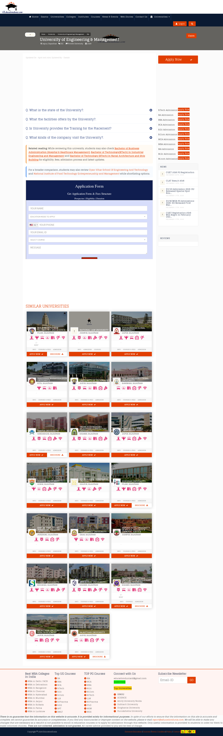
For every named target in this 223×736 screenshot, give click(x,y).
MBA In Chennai (36, 691)
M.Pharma (92, 702)
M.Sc (89, 688)
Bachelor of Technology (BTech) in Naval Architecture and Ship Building (87, 158)
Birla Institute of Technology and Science (51, 329)
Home (43, 34)
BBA (59, 682)
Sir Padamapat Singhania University (94, 480)
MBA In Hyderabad (37, 694)
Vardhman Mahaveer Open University (52, 379)
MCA (89, 682)
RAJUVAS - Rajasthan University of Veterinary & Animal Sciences (136, 580)
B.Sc (59, 692)
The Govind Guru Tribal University (135, 379)
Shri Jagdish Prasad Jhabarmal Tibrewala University (49, 530)
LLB (59, 698)
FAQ (88, 34)
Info (34, 349)
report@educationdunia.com (167, 720)
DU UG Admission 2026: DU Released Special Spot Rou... (180, 191)
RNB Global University (92, 582)
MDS (89, 712)
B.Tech (60, 688)
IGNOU (120, 694)
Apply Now (35, 354)
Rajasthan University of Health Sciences (51, 631)
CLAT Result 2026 (175, 181)
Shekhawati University (93, 532)
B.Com (60, 695)
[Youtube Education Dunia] (190, 731)
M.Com (90, 692)
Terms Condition (158, 731)
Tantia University (47, 431)
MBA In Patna (35, 708)
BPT (59, 708)
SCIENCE (122, 697)
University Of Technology (95, 380)
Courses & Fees (44, 349)
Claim (191, 36)
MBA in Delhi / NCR (38, 681)
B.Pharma (62, 702)
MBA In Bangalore (37, 688)
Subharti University (127, 704)
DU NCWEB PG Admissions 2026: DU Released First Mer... (180, 203)
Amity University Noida (129, 701)
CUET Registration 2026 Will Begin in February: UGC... (178, 215)
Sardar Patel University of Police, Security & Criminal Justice (136, 530)
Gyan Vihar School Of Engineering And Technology (118, 170)
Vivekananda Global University (133, 329)
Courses (97, 349)
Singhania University (128, 708)
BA (58, 678)
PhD (89, 705)
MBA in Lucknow (36, 711)
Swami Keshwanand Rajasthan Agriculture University (93, 429)
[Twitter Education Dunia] (186, 731)
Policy (169, 731)
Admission (57, 349)
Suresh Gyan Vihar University (132, 430)
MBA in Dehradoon (37, 684)
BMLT (60, 712)
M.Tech (90, 695)
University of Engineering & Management (71, 34)
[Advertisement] (117, 81)
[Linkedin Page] (182, 731)
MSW (89, 708)
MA (88, 678)
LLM (89, 698)
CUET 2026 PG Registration (180, 172)
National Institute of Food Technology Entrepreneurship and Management (76, 174)
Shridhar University (133, 481)
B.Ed (59, 705)
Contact (176, 731)
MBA (89, 685)
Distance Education (133, 731)
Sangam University (48, 582)
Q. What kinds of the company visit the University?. (65, 137)
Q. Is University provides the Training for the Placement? (68, 128)
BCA (59, 685)
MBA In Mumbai (36, 698)
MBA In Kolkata (36, 704)
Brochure (55, 354)
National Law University (94, 330)
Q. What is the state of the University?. (55, 110)
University (51, 34)
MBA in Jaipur (35, 701)
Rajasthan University (92, 632)
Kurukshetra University (129, 711)
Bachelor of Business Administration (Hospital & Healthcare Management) (84, 150)
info (119, 399)
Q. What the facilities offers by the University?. (61, 119)
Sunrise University (48, 481)
